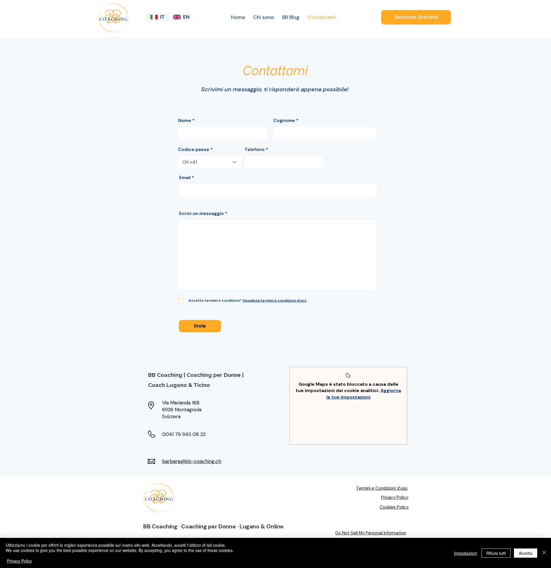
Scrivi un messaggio (201, 213)
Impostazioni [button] (465, 553)
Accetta (525, 553)
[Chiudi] (544, 552)
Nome (184, 120)
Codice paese (193, 149)
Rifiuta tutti (496, 553)
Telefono (255, 149)
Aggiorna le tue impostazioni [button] (363, 393)
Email (185, 177)
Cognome (284, 120)
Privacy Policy (394, 497)
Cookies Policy (394, 507)
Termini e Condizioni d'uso (382, 488)
